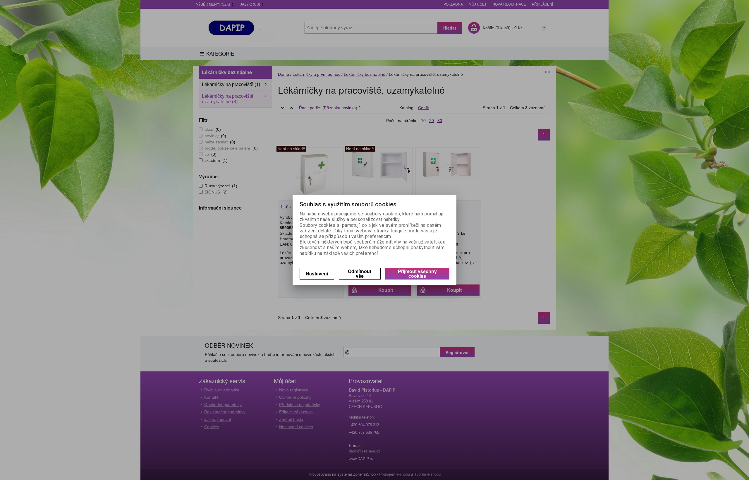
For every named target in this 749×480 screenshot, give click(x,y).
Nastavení (317, 273)
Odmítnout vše (359, 273)
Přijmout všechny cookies (417, 273)
